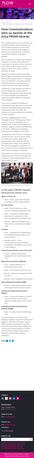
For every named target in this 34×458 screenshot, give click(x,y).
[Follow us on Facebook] (2, 398)
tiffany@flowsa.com (10, 409)
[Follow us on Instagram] (10, 398)
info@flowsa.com (10, 417)
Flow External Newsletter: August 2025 (12, 444)
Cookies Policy (24, 456)
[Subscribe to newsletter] (31, 439)
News (7, 22)
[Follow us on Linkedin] (14, 398)
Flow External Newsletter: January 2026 (13, 443)
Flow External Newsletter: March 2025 (12, 448)
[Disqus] (17, 367)
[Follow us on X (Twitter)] (6, 398)
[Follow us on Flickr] (17, 398)
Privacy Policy (15, 456)
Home (2, 22)
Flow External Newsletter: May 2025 (11, 446)
